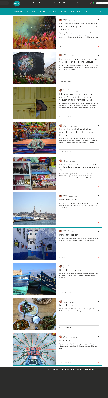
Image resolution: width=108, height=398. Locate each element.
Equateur (43, 11)
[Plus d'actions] (99, 20)
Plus (86, 11)
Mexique (34, 11)
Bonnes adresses (76, 11)
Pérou (26, 11)
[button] (100, 11)
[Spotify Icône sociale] (93, 3)
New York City (53, 11)
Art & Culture (64, 11)
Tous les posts (17, 11)
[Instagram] (91, 3)
